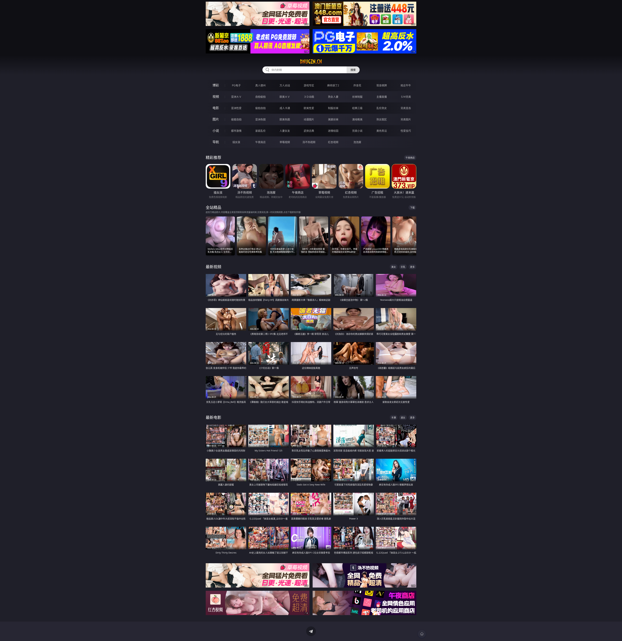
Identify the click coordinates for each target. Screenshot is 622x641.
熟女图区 (381, 119)
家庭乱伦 (260, 131)
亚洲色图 (260, 119)
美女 (393, 266)
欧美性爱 (309, 108)
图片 (216, 119)
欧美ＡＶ (285, 97)
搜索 (353, 70)
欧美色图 (285, 119)
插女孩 (236, 142)
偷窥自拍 (236, 119)
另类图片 (406, 119)
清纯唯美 (357, 119)
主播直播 (381, 97)
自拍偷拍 (260, 97)
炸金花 (357, 85)
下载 (412, 207)
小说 (216, 130)
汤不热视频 (308, 142)
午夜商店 (260, 142)
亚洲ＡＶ (236, 97)
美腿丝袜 (333, 119)
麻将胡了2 (333, 85)
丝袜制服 (357, 97)
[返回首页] (422, 634)
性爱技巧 (406, 131)
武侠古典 (309, 131)
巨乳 (403, 266)
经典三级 (357, 108)
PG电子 (236, 85)
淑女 (403, 417)
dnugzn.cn (311, 61)
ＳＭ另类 (406, 97)
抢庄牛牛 (406, 85)
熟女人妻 (333, 97)
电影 (216, 108)
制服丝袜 (333, 108)
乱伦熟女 (381, 108)
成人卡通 (285, 108)
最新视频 (213, 266)
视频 (216, 96)
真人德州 (260, 85)
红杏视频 (333, 142)
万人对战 (285, 85)
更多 (412, 266)
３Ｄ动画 (309, 97)
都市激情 (236, 131)
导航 (216, 142)
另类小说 (357, 131)
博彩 (216, 85)
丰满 (393, 417)
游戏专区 (309, 85)
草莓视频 (285, 142)
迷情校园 (333, 131)
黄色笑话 (381, 131)
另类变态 (406, 108)
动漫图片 (309, 119)
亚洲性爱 (236, 108)
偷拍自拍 (260, 108)
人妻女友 (285, 131)
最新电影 (213, 417)
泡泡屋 (357, 142)
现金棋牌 (381, 85)
